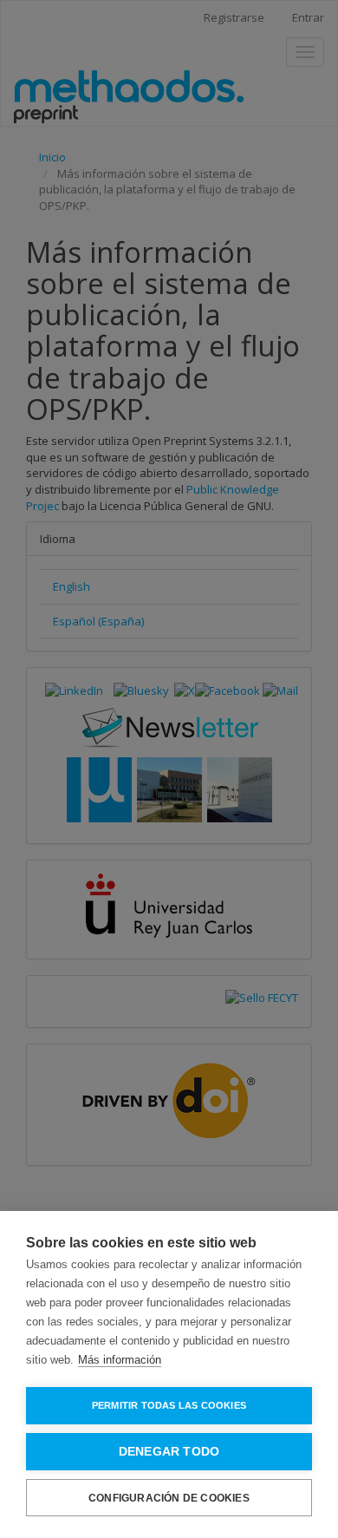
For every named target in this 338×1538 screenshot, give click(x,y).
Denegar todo (169, 1451)
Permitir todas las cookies (169, 1405)
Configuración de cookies (169, 1498)
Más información (119, 1359)
